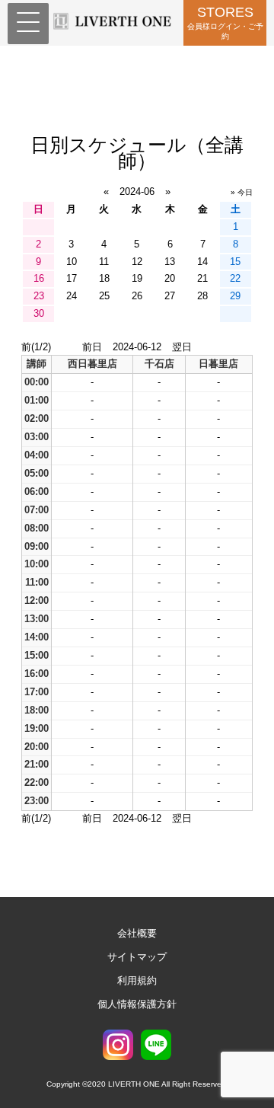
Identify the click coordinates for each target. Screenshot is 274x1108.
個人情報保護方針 (137, 1004)
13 (169, 261)
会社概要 (137, 933)
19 (137, 278)
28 (202, 296)
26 (137, 296)
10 (71, 261)
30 (38, 313)
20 (169, 278)
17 (71, 278)
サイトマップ (137, 957)
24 (71, 296)
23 (38, 296)
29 (235, 296)
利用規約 (137, 980)
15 (235, 261)
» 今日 (242, 192)
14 (202, 261)
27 (169, 296)
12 (137, 261)
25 (104, 296)
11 (104, 261)
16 (38, 278)
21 (202, 278)
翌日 (182, 347)
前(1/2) (36, 347)
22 (235, 278)
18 (104, 278)
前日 (92, 347)
